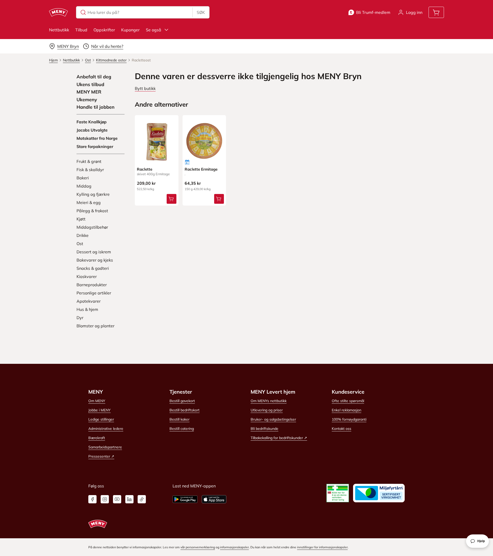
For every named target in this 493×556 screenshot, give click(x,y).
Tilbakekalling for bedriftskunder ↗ (279, 437)
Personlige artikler (94, 292)
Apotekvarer (89, 301)
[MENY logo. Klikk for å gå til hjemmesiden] (58, 12)
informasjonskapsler (234, 547)
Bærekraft (96, 437)
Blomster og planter (96, 325)
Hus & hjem (87, 309)
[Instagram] (105, 499)
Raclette (144, 169)
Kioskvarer (87, 276)
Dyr (80, 317)
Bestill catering (181, 428)
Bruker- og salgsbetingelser (273, 419)
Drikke (83, 235)
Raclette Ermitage (201, 169)
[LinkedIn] (129, 499)
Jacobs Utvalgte (92, 130)
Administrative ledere (105, 428)
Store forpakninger (95, 146)
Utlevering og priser (267, 410)
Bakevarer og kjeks (95, 260)
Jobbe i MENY (99, 410)
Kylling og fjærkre (93, 194)
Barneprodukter (92, 284)
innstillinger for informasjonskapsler (322, 547)
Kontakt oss (341, 428)
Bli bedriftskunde (264, 428)
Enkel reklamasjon (346, 410)
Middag (84, 186)
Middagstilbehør (92, 227)
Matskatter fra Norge (97, 138)
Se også (153, 29)
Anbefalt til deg (94, 77)
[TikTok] (142, 499)
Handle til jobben (96, 107)
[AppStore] (214, 499)
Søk (201, 12)
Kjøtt (81, 218)
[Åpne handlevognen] (436, 12)
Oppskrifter (104, 29)
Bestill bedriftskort (184, 410)
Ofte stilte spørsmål (348, 401)
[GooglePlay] (185, 499)
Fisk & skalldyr (90, 169)
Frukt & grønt (89, 161)
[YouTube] (117, 499)
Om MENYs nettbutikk (269, 401)
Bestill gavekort (182, 401)
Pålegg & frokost (92, 210)
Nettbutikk (59, 29)
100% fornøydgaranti (349, 419)
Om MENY (96, 401)
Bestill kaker (179, 419)
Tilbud (81, 29)
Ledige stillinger (101, 419)
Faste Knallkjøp (92, 121)
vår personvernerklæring (198, 547)
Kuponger (130, 29)
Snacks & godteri (93, 268)
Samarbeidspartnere (105, 447)
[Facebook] (92, 499)
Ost (80, 243)
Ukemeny (87, 100)
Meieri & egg (89, 202)
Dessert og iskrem (94, 251)
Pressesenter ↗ (101, 456)
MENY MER (89, 92)
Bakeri (83, 177)
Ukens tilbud (90, 84)
